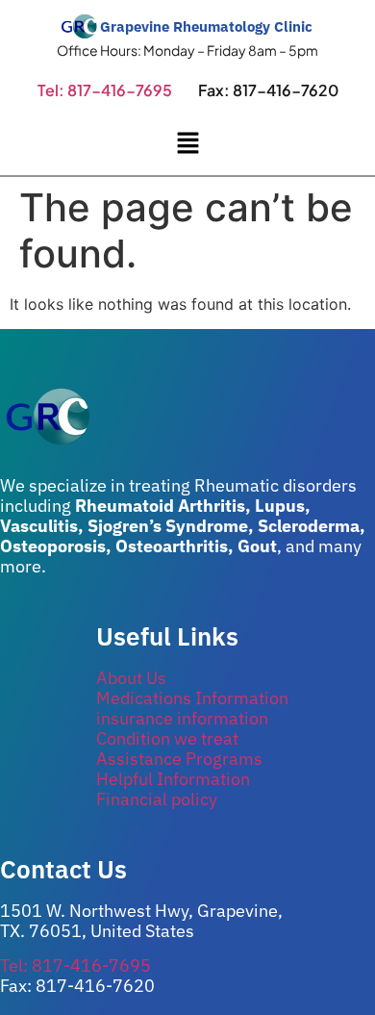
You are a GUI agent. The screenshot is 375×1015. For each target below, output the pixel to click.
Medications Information (192, 698)
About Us (131, 678)
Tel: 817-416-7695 (105, 90)
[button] (187, 144)
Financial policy (156, 799)
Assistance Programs (179, 759)
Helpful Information (173, 779)
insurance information (182, 718)
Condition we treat (167, 738)
